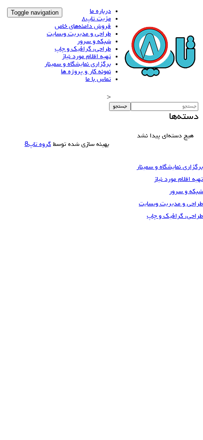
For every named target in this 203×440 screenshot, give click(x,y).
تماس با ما (98, 79)
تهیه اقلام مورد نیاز (86, 56)
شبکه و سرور (94, 41)
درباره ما (100, 11)
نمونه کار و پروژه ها (86, 72)
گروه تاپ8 (38, 144)
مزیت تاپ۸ (96, 19)
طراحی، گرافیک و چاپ (83, 49)
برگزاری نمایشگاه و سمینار (77, 64)
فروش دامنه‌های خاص (83, 26)
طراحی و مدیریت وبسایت (79, 34)
